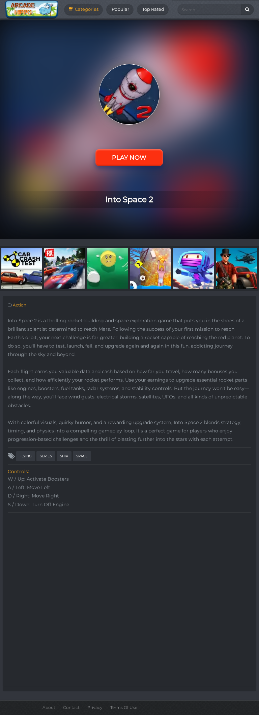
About (48, 707)
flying (26, 456)
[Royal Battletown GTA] (236, 268)
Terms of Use (123, 707)
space (82, 456)
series (46, 456)
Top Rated (152, 9)
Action (19, 304)
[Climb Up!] (150, 268)
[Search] (247, 9)
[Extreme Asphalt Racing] (64, 268)
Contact (71, 707)
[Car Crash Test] (21, 268)
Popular (120, 9)
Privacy (95, 707)
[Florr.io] (107, 268)
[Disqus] (129, 600)
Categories (86, 9)
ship (64, 456)
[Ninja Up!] (193, 268)
